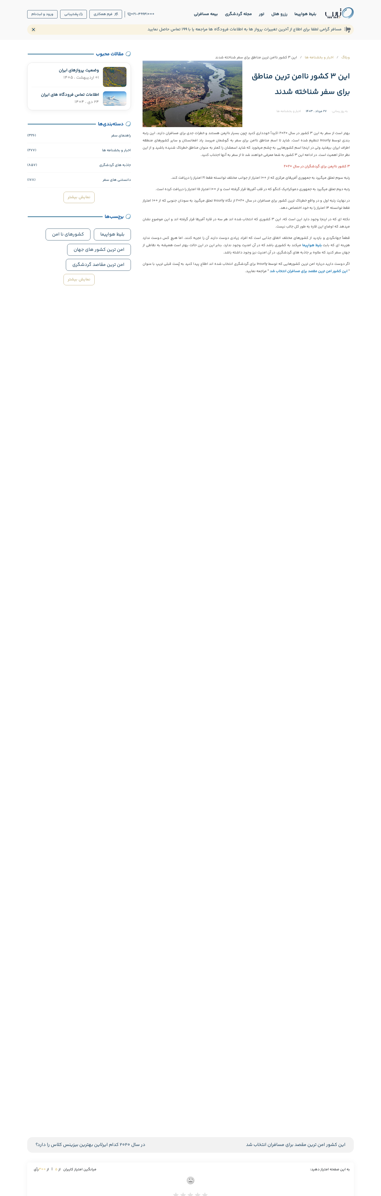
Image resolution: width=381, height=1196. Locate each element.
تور (261, 14)
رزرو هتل (279, 14)
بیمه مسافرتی (206, 14)
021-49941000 (142, 14)
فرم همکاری (103, 14)
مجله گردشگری (238, 14)
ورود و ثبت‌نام (42, 14)
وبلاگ (345, 57)
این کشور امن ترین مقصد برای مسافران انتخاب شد (295, 1145)
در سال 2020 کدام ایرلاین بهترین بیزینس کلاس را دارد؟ (90, 1145)
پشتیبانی (71, 14)
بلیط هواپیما (305, 14)
